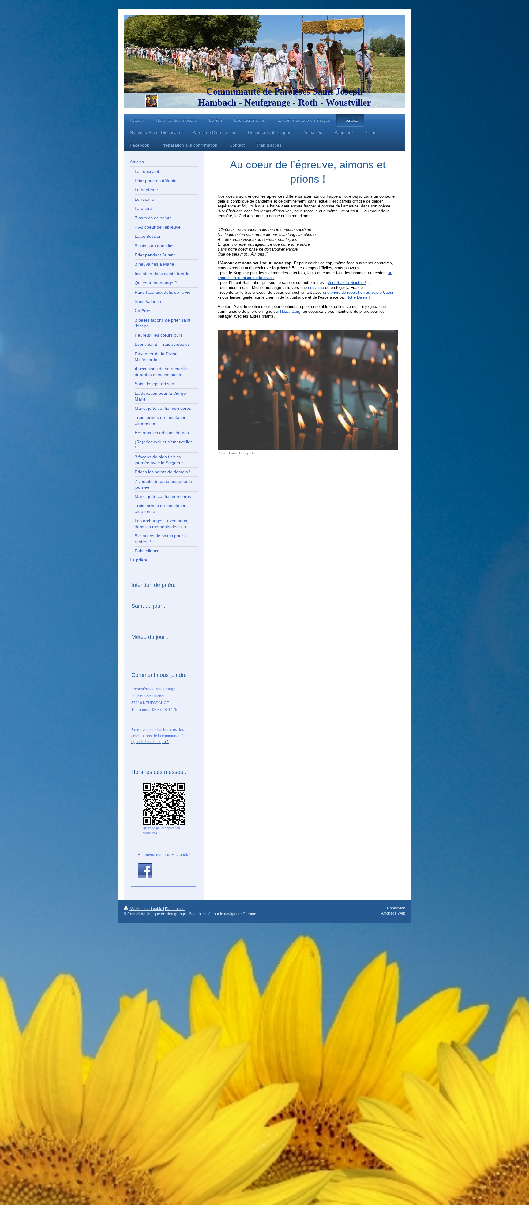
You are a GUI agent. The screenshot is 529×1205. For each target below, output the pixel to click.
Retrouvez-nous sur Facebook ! (164, 854)
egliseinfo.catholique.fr (150, 742)
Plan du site (175, 909)
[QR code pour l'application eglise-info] (164, 804)
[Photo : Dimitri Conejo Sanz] (308, 390)
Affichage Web (393, 913)
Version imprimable (146, 909)
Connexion (396, 908)
